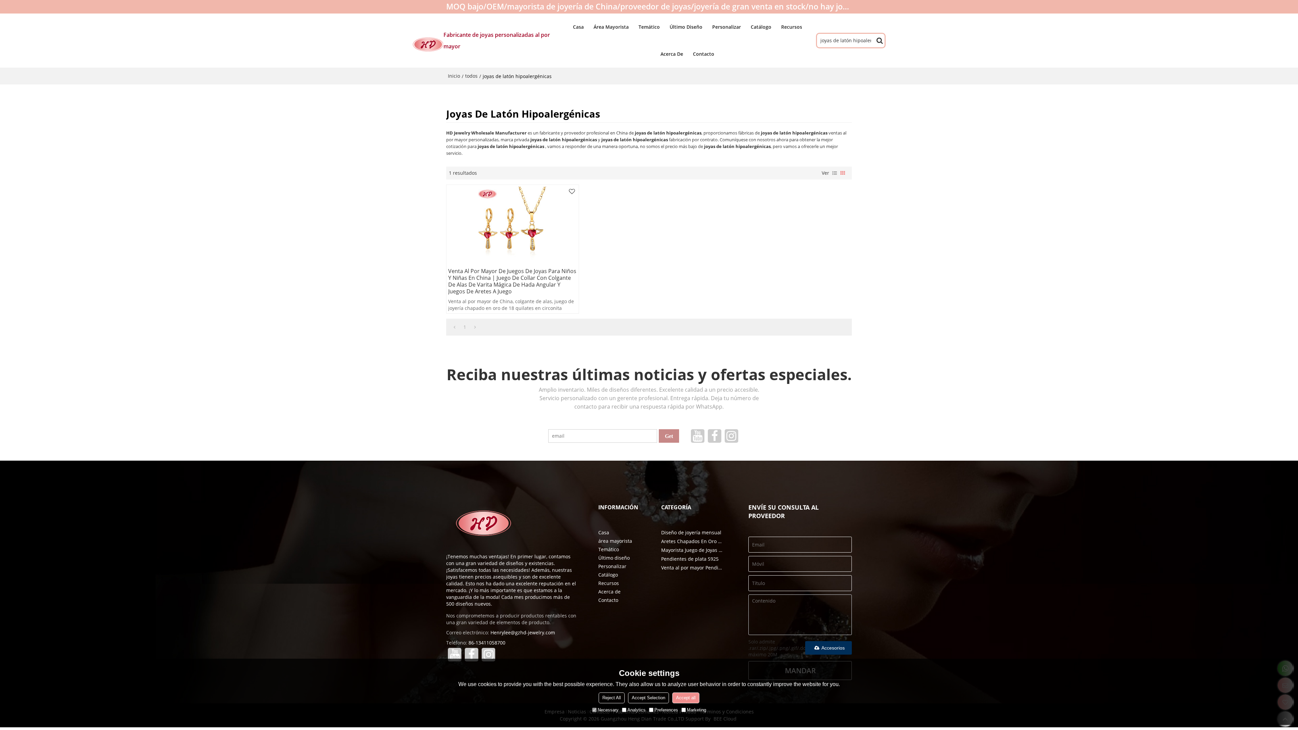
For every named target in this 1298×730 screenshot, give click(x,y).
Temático (649, 27)
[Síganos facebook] (714, 436)
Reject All (611, 697)
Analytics (636, 709)
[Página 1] (454, 327)
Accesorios (833, 648)
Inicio (454, 76)
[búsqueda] (879, 40)
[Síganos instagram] (731, 436)
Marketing (696, 709)
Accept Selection (648, 697)
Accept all (686, 697)
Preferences (666, 709)
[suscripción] (669, 436)
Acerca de (671, 54)
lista (835, 173)
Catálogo (761, 27)
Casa (578, 27)
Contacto (703, 54)
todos (471, 76)
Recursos (791, 27)
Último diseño (686, 27)
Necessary (608, 709)
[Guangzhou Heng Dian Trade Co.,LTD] (427, 44)
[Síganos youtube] (697, 436)
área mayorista (611, 27)
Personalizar (726, 27)
